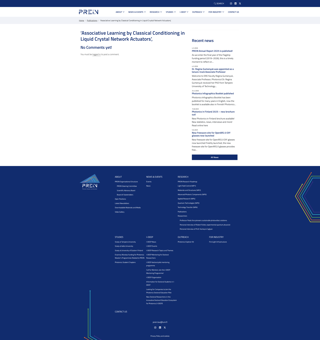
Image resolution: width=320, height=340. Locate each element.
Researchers (182, 216)
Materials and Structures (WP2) (189, 190)
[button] (219, 3)
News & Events (135, 11)
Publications (92, 20)
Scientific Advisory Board (126, 190)
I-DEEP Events (151, 246)
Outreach (197, 11)
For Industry (215, 11)
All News (214, 157)
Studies (169, 11)
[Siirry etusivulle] (88, 11)
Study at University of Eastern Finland (129, 250)
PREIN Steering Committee (127, 186)
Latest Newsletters (122, 203)
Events (149, 181)
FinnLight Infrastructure (218, 242)
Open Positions (120, 199)
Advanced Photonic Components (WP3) (192, 194)
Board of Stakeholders (125, 194)
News (148, 186)
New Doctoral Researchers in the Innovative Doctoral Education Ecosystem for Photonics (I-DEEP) (161, 300)
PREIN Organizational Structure (126, 181)
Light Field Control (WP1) (187, 186)
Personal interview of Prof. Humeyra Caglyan (196, 229)
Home (81, 20)
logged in (96, 54)
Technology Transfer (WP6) (188, 207)
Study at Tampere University (125, 242)
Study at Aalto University (124, 246)
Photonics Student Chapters (125, 262)
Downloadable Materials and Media (128, 207)
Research (154, 11)
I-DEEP (183, 11)
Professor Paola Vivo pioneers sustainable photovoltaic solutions (203, 220)
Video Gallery (119, 212)
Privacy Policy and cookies (160, 336)
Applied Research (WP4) (186, 198)
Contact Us (233, 11)
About (119, 11)
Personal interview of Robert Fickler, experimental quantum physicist (205, 225)
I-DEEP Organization (153, 277)
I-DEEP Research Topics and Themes (159, 250)
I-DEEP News (151, 242)
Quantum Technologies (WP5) (188, 203)
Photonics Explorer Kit (186, 242)
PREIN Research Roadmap (187, 181)
